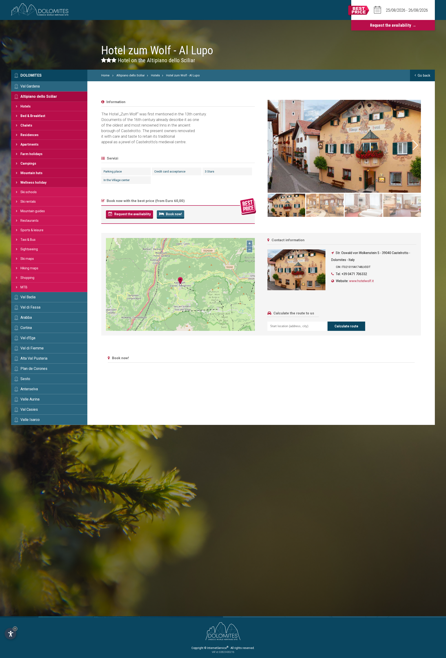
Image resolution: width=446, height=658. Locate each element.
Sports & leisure (31, 230)
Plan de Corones (33, 368)
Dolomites (31, 75)
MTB (23, 287)
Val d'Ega (27, 338)
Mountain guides (32, 211)
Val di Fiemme (32, 348)
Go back (424, 75)
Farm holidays (31, 154)
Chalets (26, 125)
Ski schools (28, 192)
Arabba (26, 317)
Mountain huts (31, 173)
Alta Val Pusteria (33, 358)
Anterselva (29, 389)
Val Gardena (30, 86)
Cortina (26, 328)
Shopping (27, 278)
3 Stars (209, 171)
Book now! (173, 214)
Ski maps (27, 259)
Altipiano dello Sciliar (38, 96)
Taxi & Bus (28, 239)
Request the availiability (132, 214)
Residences (29, 135)
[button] (415, 145)
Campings (28, 163)
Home (105, 75)
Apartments (29, 144)
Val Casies (29, 409)
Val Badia (28, 297)
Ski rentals (28, 201)
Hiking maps (29, 268)
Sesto (25, 379)
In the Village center (117, 180)
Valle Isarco (30, 419)
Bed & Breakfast (32, 116)
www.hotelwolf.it (361, 281)
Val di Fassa (30, 307)
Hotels (25, 106)
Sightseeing (29, 249)
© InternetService (216, 648)
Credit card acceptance (169, 171)
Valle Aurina (29, 399)
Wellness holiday (33, 182)
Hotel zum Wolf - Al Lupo (183, 75)
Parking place (113, 171)
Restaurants (29, 220)
